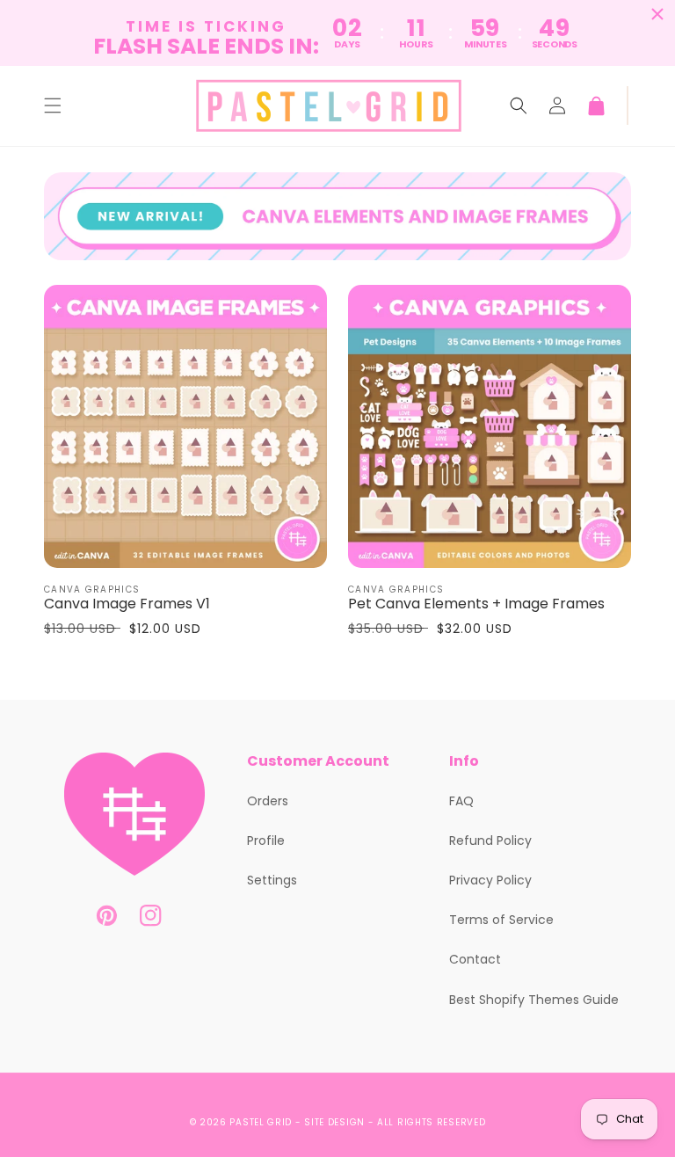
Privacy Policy (490, 880)
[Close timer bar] (657, 14)
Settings (272, 880)
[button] (52, 105)
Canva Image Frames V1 (127, 604)
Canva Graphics (92, 590)
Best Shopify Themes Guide (534, 999)
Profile (266, 840)
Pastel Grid (260, 1122)
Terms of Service (501, 919)
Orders (267, 801)
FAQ (461, 801)
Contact (475, 959)
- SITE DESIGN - (336, 1122)
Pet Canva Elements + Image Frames (476, 604)
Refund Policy (490, 840)
